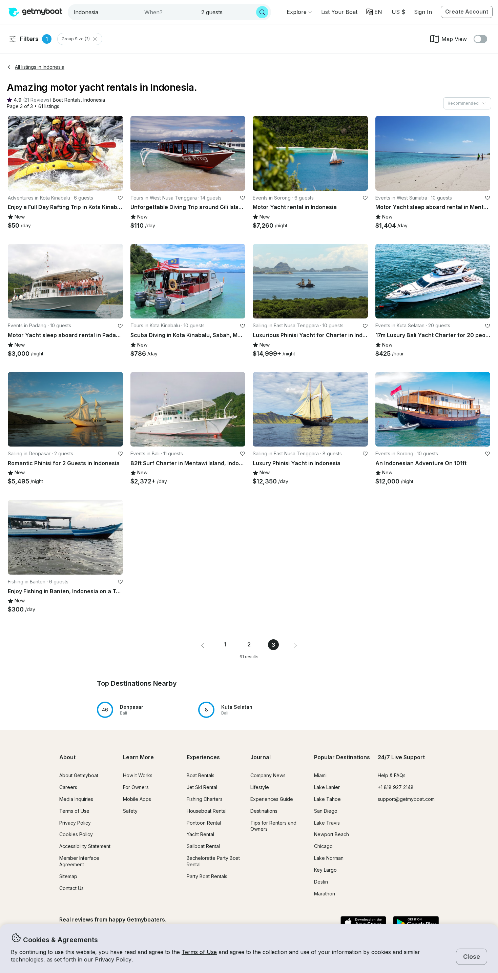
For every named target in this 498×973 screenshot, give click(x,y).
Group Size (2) (76, 38)
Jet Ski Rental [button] (202, 787)
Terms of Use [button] (199, 952)
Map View (454, 39)
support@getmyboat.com (406, 799)
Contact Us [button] (71, 888)
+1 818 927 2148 (396, 787)
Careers (68, 787)
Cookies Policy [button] (76, 834)
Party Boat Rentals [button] (207, 876)
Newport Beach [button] (331, 834)
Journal (260, 757)
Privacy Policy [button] (113, 959)
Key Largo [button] (325, 870)
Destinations (263, 811)
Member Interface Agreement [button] (79, 861)
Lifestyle (259, 787)
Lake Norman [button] (329, 858)
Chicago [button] (323, 846)
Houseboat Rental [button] (207, 811)
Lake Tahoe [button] (327, 799)
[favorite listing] (120, 198)
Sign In (423, 11)
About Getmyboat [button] (78, 775)
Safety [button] (130, 811)
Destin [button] (321, 882)
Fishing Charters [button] (205, 799)
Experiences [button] (203, 757)
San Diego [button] (325, 811)
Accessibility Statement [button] (84, 846)
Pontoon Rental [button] (204, 823)
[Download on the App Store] (363, 923)
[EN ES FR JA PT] (374, 11)
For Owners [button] (136, 787)
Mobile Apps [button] (137, 799)
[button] (339, 11)
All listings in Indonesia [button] (39, 67)
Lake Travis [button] (327, 823)
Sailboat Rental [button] (203, 846)
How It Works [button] (137, 775)
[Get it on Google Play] (416, 923)
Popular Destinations (342, 757)
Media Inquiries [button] (76, 799)
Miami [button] (320, 775)
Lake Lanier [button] (327, 787)
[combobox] (104, 12)
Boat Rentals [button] (200, 775)
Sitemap (68, 876)
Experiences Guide (271, 799)
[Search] (262, 12)
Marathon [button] (324, 893)
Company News (268, 775)
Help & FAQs (392, 775)
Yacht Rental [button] (200, 834)
